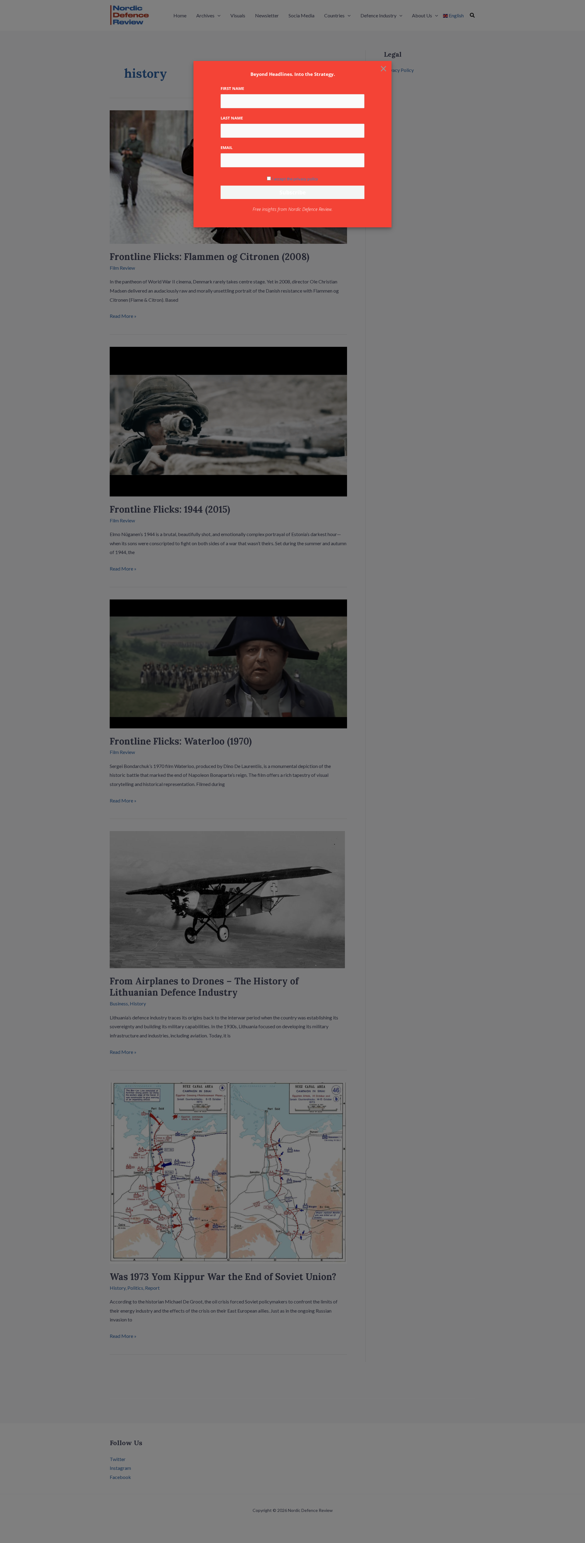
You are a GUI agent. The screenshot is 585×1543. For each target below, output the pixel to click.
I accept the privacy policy (295, 178)
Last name (232, 118)
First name (232, 88)
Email (226, 147)
